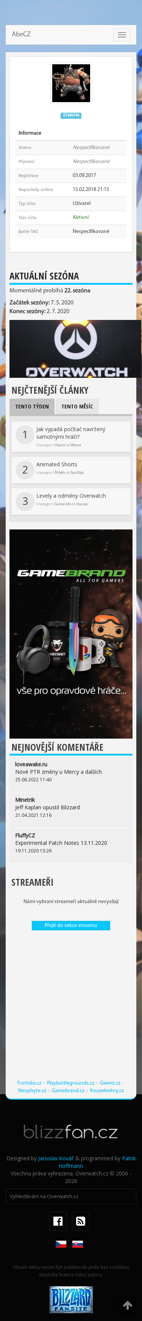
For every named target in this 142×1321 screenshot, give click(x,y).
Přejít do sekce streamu (71, 925)
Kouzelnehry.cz (107, 1091)
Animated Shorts (53, 469)
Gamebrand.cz (68, 1091)
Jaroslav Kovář (56, 1158)
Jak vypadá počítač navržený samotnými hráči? (64, 436)
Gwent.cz (110, 1083)
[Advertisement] (71, 1009)
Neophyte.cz (32, 1091)
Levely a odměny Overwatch (64, 500)
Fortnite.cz (29, 1083)
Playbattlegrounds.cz (70, 1083)
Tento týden (32, 406)
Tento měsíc (77, 406)
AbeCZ (21, 34)
